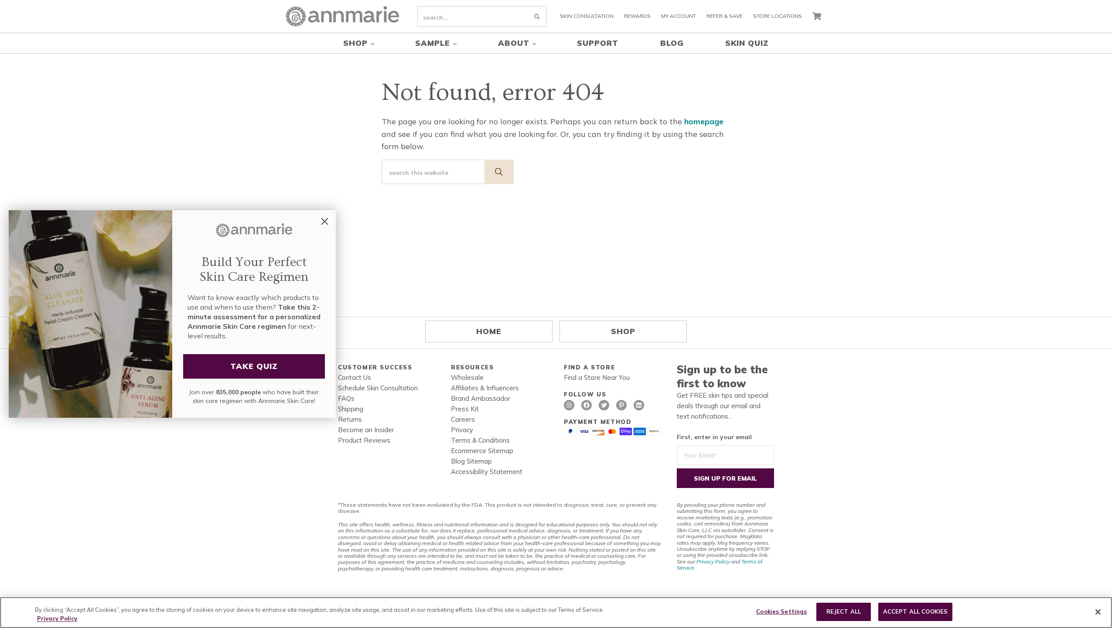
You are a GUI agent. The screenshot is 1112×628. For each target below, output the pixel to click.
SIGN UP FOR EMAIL (725, 478)
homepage (703, 121)
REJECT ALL (843, 611)
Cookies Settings (781, 611)
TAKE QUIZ (254, 366)
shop (623, 331)
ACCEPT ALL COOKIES (915, 611)
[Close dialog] (324, 221)
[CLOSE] (1098, 611)
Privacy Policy (713, 561)
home (488, 331)
